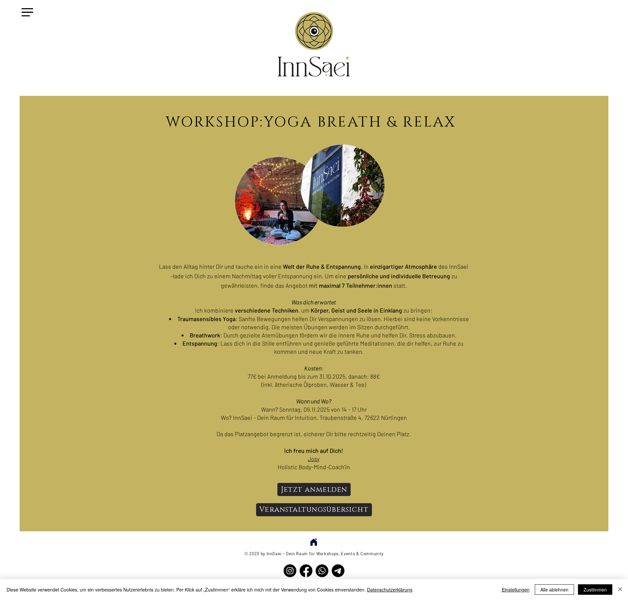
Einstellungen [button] (516, 589)
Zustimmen (595, 589)
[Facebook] (306, 570)
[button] (27, 12)
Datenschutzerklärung (389, 589)
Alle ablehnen (554, 589)
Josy (314, 458)
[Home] (313, 542)
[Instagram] (290, 570)
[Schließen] (620, 589)
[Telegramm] (338, 570)
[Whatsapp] (322, 570)
